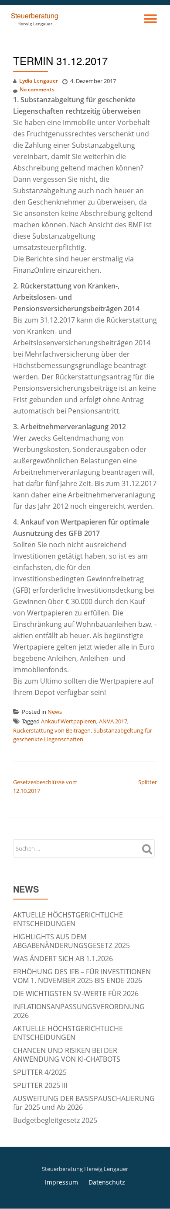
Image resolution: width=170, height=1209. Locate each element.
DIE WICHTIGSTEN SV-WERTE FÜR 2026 (76, 993)
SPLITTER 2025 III (40, 1085)
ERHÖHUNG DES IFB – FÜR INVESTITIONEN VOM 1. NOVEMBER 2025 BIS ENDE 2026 (82, 976)
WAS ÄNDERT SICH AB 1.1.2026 (63, 958)
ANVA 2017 (113, 721)
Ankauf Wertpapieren (68, 721)
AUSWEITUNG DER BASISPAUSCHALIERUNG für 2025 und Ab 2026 (84, 1103)
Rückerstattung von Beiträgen (52, 730)
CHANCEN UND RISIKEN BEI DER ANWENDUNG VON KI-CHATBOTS (66, 1055)
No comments (37, 89)
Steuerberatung (34, 15)
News (55, 712)
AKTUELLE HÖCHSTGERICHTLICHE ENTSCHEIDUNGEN (68, 919)
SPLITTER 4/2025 (40, 1072)
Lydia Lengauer (38, 80)
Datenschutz (106, 1182)
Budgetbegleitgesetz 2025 (55, 1120)
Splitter (147, 782)
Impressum (61, 1182)
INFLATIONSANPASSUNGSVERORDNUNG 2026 (79, 1011)
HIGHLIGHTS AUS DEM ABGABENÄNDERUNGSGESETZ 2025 (71, 941)
